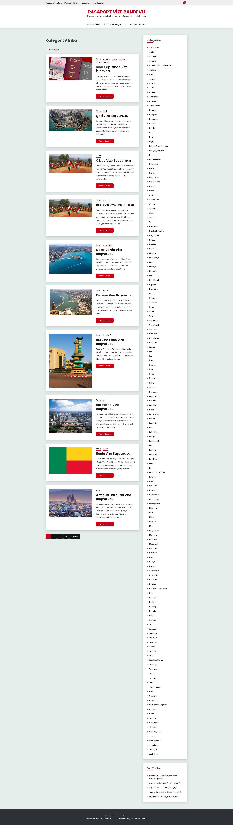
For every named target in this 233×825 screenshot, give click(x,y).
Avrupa (122, 59)
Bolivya (152, 155)
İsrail (151, 369)
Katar (151, 409)
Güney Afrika (154, 325)
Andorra (152, 70)
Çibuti (151, 217)
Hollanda (153, 342)
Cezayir (106, 290)
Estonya (152, 266)
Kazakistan (154, 414)
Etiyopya (153, 271)
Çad (105, 111)
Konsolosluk (154, 441)
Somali (152, 646)
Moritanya (153, 539)
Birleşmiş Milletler (156, 150)
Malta (151, 517)
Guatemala (153, 320)
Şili (150, 624)
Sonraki (74, 536)
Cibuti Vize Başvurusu (113, 160)
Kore (151, 445)
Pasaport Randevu (54, 3)
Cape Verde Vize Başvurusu (109, 252)
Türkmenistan (155, 687)
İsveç (151, 374)
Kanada (152, 400)
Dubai (151, 249)
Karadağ (153, 405)
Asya (114, 59)
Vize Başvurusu (102, 62)
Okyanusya (154, 570)
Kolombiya (153, 432)
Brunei (152, 173)
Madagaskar (154, 503)
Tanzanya (153, 669)
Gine (151, 316)
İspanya (152, 365)
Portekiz (153, 602)
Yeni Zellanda (155, 740)
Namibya (153, 552)
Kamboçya (153, 392)
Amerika (106, 59)
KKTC (151, 427)
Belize (151, 132)
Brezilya (152, 168)
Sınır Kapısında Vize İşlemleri (112, 69)
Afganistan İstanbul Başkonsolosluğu (165, 783)
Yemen (152, 736)
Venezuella (154, 722)
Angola (152, 74)
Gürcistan (153, 329)
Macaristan (154, 499)
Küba (151, 463)
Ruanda (152, 611)
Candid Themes (141, 818)
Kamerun (153, 396)
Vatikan (152, 718)
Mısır (151, 526)
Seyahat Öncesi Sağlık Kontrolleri (163, 796)
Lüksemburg (154, 494)
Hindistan (153, 333)
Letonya (152, 477)
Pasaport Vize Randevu (116, 12)
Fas (150, 275)
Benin (105, 449)
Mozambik (153, 544)
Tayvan (152, 678)
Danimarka (153, 226)
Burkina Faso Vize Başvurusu (110, 342)
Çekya (152, 204)
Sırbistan (153, 633)
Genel (151, 311)
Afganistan (154, 47)
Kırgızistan (153, 423)
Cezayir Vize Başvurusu (115, 295)
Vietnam (152, 727)
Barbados (153, 119)
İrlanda (152, 360)
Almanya (153, 56)
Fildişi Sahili (154, 280)
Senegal (152, 620)
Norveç (152, 566)
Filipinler (152, 284)
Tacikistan (153, 664)
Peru (151, 593)
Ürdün (151, 713)
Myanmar (153, 548)
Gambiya (153, 302)
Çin (150, 222)
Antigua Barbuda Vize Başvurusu (113, 497)
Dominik (152, 240)
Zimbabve (153, 754)
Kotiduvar (153, 459)
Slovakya (153, 637)
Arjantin (152, 79)
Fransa (152, 293)
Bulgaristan (154, 177)
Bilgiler (152, 141)
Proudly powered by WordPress (100, 818)
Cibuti (98, 156)
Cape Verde (108, 245)
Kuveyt (152, 468)
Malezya (153, 508)
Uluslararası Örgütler (157, 704)
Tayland (152, 673)
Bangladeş (153, 114)
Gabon (152, 298)
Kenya (152, 418)
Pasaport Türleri (71, 3)
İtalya (151, 383)
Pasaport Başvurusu (158, 588)
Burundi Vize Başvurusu (115, 205)
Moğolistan (154, 530)
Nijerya (152, 561)
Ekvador (152, 253)
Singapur (153, 629)
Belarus (152, 123)
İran (150, 356)
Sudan (152, 655)
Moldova (153, 535)
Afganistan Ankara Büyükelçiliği (163, 787)
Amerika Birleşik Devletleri (160, 65)
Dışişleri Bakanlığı (156, 231)
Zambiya (153, 749)
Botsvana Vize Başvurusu (107, 407)
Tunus (151, 682)
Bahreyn (153, 110)
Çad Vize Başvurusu (112, 116)
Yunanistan (154, 745)
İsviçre (152, 378)
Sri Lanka (153, 651)
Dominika (153, 244)
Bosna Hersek (155, 159)
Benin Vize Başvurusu (113, 453)
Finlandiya (153, 289)
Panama (152, 584)
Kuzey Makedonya (157, 472)
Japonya (152, 387)
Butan (151, 190)
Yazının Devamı (105, 96)
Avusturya (153, 101)
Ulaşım (152, 700)
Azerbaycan (154, 105)
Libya (151, 481)
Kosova (152, 450)
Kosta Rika (153, 454)
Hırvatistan (154, 338)
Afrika (98, 59)
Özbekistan (154, 575)
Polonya (152, 597)
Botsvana (100, 400)
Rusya (152, 615)
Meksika (152, 521)
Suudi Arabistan (156, 660)
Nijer (151, 557)
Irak (150, 351)
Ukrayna (153, 696)
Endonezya (154, 257)
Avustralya (154, 97)
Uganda (152, 691)
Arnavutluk (153, 83)
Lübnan (152, 490)
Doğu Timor (154, 235)
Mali (151, 512)
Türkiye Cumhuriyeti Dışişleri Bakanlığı (165, 792)
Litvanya (153, 485)
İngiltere (152, 347)
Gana (151, 307)
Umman (152, 709)
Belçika (152, 128)
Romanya (153, 606)
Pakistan (153, 579)
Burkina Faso (108, 335)
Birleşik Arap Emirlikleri (158, 146)
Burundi (106, 200)
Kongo (152, 436)
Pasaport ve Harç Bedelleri (92, 3)
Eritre (151, 262)
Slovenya (153, 642)
